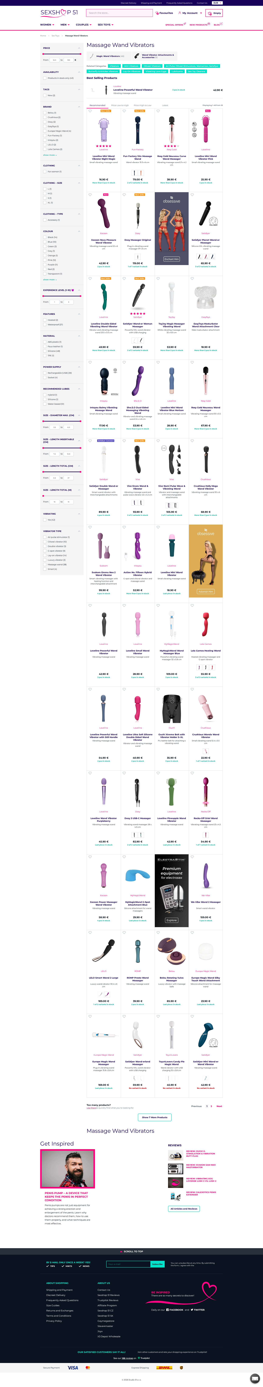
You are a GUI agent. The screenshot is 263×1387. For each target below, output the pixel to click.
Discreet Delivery (128, 3)
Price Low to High (120, 105)
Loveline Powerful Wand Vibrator (133, 89)
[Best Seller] (104, 129)
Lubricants (177, 71)
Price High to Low (142, 105)
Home (43, 36)
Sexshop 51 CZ (105, 1310)
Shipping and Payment (151, 3)
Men (64, 24)
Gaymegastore (106, 1320)
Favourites (165, 13)
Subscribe (157, 1264)
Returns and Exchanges (59, 1310)
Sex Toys (104, 24)
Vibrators (114, 66)
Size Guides (52, 1305)
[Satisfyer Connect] (104, 459)
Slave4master (105, 1326)
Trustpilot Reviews (108, 1300)
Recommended (97, 105)
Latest (165, 105)
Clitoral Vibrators (152, 66)
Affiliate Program (107, 1305)
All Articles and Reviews (184, 1208)
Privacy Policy (54, 1320)
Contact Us (202, 3)
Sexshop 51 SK (105, 1315)
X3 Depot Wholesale (109, 1336)
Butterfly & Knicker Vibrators (103, 71)
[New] (206, 129)
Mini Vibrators (131, 66)
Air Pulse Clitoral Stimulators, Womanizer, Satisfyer (192, 66)
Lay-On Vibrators (131, 71)
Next (219, 1106)
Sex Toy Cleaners (196, 71)
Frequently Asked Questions (179, 3)
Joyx (100, 1331)
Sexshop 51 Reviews (108, 1295)
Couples (82, 24)
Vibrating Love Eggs (156, 71)
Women (45, 24)
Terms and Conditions (58, 1315)
